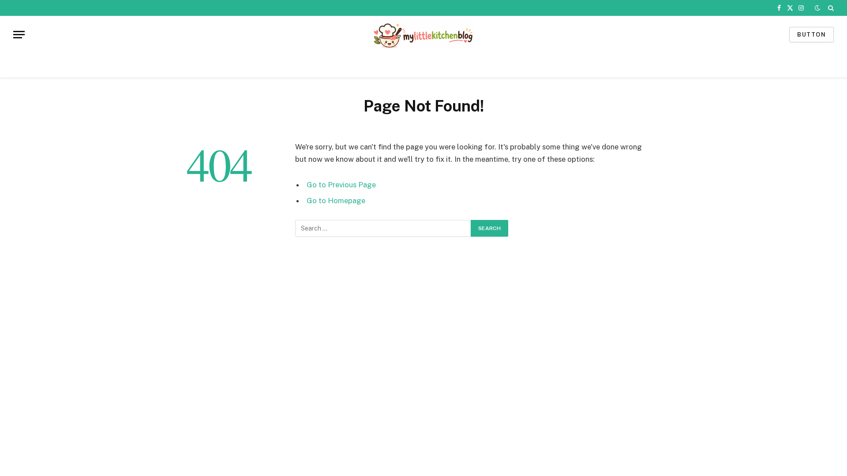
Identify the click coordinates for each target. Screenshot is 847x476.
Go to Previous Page (341, 184)
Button (811, 34)
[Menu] (19, 35)
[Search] (830, 8)
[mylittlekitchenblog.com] (423, 34)
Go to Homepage (336, 200)
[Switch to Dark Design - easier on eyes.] (817, 8)
